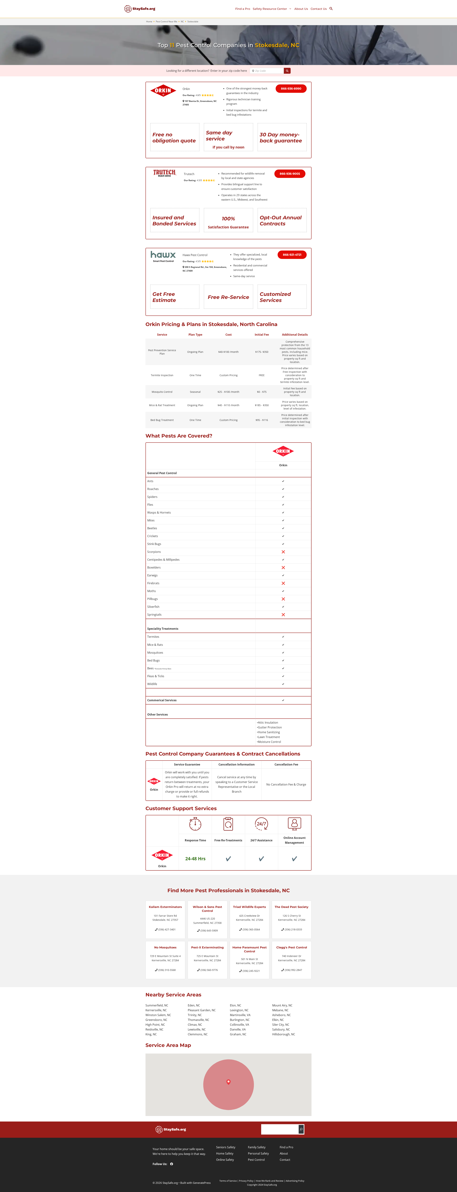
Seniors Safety (225, 1147)
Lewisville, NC (197, 1029)
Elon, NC (235, 1005)
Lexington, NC (239, 1010)
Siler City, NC (280, 1025)
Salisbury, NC (281, 1029)
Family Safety (256, 1147)
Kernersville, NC (156, 1010)
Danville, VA (238, 1029)
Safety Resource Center (270, 9)
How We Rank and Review (269, 1180)
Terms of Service (228, 1180)
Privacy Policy (246, 1180)
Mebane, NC (280, 1010)
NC (182, 21)
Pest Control (256, 1160)
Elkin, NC (278, 1020)
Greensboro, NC (156, 1020)
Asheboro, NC (281, 1015)
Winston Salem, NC (158, 1015)
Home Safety (224, 1153)
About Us (301, 9)
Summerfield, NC (156, 1005)
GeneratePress (202, 1183)
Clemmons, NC (198, 1034)
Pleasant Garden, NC (202, 1010)
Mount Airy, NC (282, 1005)
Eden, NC (194, 1005)
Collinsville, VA (239, 1025)
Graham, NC (238, 1034)
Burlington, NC (240, 1020)
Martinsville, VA (240, 1015)
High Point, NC (155, 1025)
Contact (285, 1160)
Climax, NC (195, 1025)
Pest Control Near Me (166, 21)
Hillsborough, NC (283, 1034)
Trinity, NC (195, 1015)
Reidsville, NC (154, 1029)
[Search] (301, 1129)
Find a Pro (242, 9)
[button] (332, 9)
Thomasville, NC (198, 1020)
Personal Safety (258, 1153)
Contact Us (319, 9)
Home (149, 21)
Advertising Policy (295, 1180)
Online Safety (225, 1160)
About (284, 1153)
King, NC (151, 1034)
